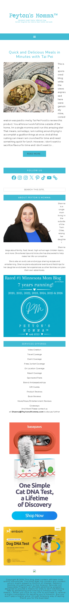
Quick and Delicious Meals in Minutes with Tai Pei (34, 54)
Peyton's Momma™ (35, 16)
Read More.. (34, 153)
